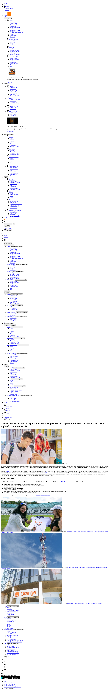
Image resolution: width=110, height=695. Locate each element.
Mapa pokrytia (10, 628)
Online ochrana (12, 200)
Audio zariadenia (14, 173)
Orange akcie (12, 149)
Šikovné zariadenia (13, 166)
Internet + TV (13, 107)
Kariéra (8, 644)
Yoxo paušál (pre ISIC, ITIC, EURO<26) (16, 32)
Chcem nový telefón (14, 59)
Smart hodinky (13, 167)
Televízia (11, 98)
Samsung (12, 139)
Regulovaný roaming (15, 54)
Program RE (12, 214)
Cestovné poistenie (14, 52)
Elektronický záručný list (12, 635)
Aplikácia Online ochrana (16, 204)
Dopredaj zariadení (14, 154)
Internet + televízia (13, 106)
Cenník (8, 631)
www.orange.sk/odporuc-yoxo (43, 495)
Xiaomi (11, 142)
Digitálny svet (13, 213)
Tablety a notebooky (14, 157)
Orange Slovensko (8, 417)
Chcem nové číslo (14, 25)
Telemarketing (10, 637)
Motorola (12, 143)
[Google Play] (6, 679)
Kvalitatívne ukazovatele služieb (14, 642)
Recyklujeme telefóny (15, 216)
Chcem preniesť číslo (15, 28)
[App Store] (15, 679)
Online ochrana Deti (14, 206)
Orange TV (9, 615)
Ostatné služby (13, 62)
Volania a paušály (8, 18)
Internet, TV (6, 83)
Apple (11, 138)
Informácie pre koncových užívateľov (12, 687)
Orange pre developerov (12, 651)
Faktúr (11, 196)
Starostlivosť (12, 180)
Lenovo (11, 158)
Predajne (9, 618)
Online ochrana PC (14, 205)
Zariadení (12, 193)
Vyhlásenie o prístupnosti (12, 654)
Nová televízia (13, 115)
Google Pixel (13, 145)
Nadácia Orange (10, 650)
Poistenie (11, 192)
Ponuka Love (13, 109)
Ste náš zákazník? (13, 56)
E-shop (5, 606)
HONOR (12, 141)
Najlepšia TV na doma (15, 99)
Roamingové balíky (14, 50)
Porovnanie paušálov (11, 620)
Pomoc (5, 217)
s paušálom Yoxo (63, 481)
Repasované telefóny (14, 146)
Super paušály (13, 22)
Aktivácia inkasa (13, 186)
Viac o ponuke (10, 131)
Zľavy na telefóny (14, 152)
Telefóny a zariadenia (8, 134)
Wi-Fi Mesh (12, 94)
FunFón (11, 43)
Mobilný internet (13, 90)
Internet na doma (14, 88)
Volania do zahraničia (15, 51)
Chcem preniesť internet (15, 95)
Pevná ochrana (13, 202)
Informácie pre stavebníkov (13, 653)
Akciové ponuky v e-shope (13, 610)
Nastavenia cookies (8, 683)
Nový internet (13, 114)
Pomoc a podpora (8, 629)
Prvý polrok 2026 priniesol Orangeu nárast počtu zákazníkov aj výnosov (84, 603)
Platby (11, 185)
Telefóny (11, 137)
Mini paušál (12, 37)
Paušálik (12, 34)
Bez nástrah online (11, 649)
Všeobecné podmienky (9, 685)
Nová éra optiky (13, 93)
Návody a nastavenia (11, 632)
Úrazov (11, 197)
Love (5, 133)
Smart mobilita (13, 171)
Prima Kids (12, 42)
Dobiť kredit (12, 45)
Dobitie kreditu (10, 621)
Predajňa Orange (14, 188)
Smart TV (12, 170)
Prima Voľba (13, 40)
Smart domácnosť (14, 169)
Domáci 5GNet (13, 91)
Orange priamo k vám (15, 189)
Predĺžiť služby (13, 58)
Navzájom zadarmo (14, 60)
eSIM (11, 65)
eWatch (11, 66)
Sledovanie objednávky (12, 611)
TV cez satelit (13, 101)
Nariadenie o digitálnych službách (15, 640)
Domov (5, 415)
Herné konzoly (13, 174)
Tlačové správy (10, 646)
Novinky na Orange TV (15, 103)
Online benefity (9, 8)
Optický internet (10, 614)
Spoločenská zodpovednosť (15, 210)
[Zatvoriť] (14, 224)
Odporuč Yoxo (8, 471)
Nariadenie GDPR (11, 636)
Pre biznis (6, 3)
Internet (11, 86)
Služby (5, 177)
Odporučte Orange (14, 63)
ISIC (46, 472)
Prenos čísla (9, 609)
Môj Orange (8, 228)
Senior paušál (13, 35)
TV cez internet (13, 102)
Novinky (6, 418)
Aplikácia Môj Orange (15, 182)
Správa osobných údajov (9, 684)
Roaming (12, 48)
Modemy (12, 175)
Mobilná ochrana (14, 201)
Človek (7, 6)
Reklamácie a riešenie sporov (13, 633)
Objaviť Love (10, 82)
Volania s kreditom (13, 39)
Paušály (11, 20)
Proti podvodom (13, 208)
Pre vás (5, 1)
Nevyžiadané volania (12, 639)
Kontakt (7, 10)
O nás (5, 643)
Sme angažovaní (13, 212)
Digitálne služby (13, 184)
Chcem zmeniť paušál (15, 30)
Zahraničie (11, 47)
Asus (11, 162)
